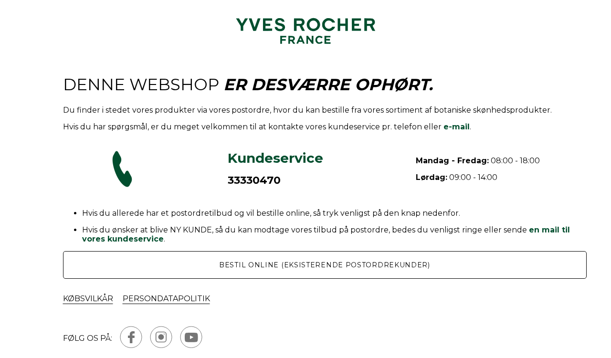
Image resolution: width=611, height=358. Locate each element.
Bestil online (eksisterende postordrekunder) (324, 265)
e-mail (456, 126)
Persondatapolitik (166, 298)
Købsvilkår (88, 298)
